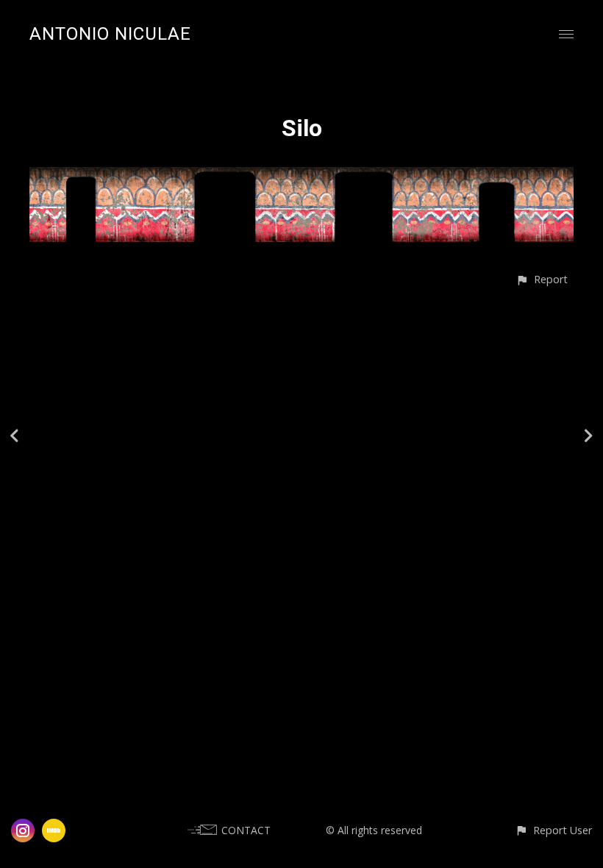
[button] (542, 279)
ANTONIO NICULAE (110, 34)
